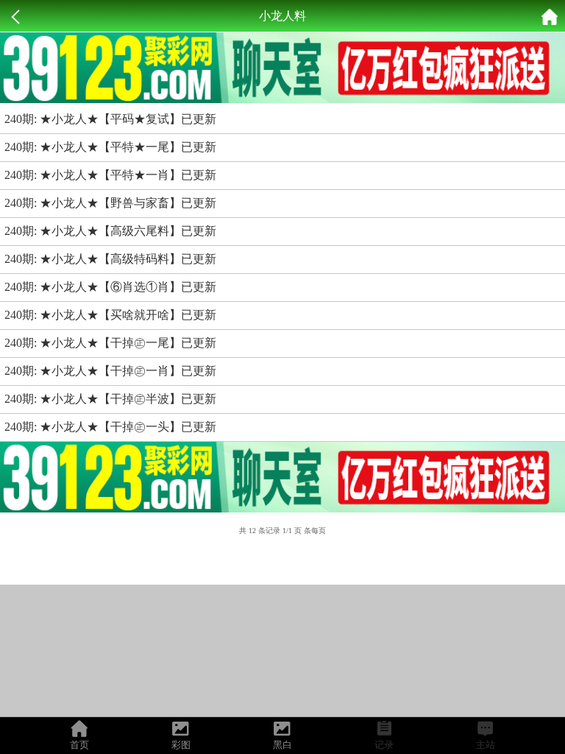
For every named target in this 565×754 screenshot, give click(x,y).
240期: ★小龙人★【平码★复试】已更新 (110, 119)
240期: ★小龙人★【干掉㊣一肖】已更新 (110, 370)
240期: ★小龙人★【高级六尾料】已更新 (110, 231)
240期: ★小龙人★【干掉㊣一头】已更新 (110, 426)
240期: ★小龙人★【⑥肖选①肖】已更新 (110, 287)
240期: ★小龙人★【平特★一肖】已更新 (110, 175)
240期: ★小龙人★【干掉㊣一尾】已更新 (110, 343)
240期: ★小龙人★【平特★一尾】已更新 (110, 147)
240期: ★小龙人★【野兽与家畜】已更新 (110, 203)
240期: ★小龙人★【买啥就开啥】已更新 (110, 315)
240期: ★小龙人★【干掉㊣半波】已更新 (110, 398)
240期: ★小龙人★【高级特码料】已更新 (110, 259)
